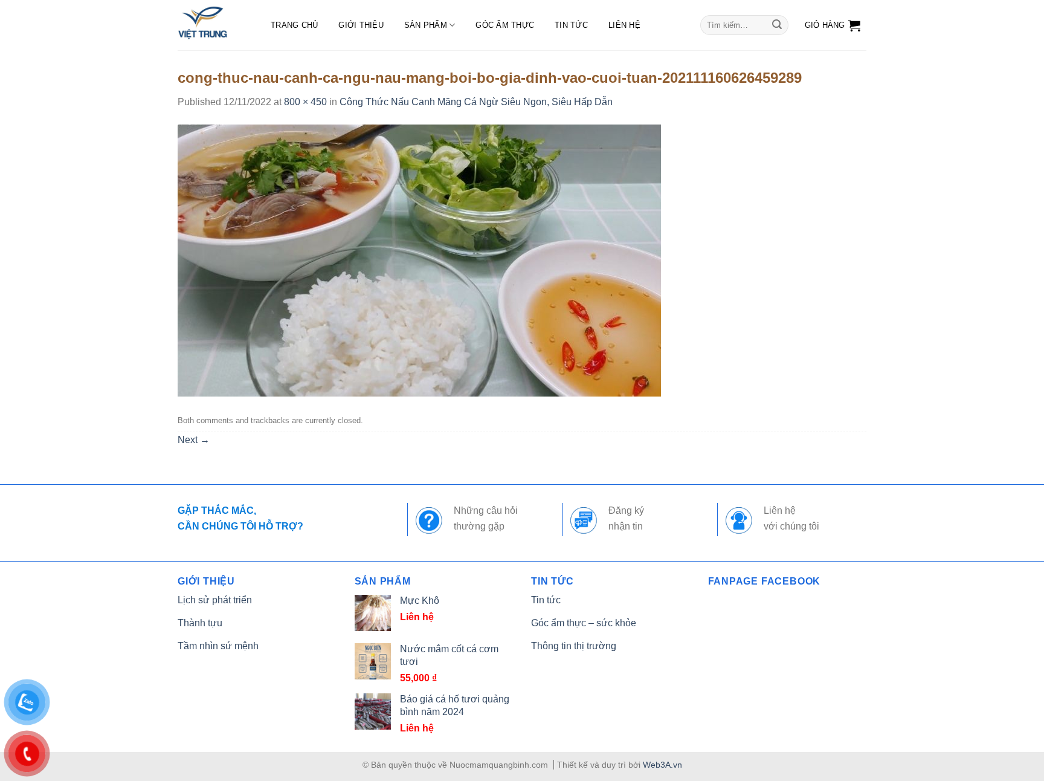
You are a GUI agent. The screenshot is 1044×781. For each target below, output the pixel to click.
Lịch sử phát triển (215, 600)
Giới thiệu (361, 25)
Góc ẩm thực (504, 25)
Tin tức (571, 25)
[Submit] (777, 25)
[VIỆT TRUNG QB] (212, 25)
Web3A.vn (662, 765)
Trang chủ (294, 25)
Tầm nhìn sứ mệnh (218, 646)
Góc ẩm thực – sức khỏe (583, 623)
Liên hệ (624, 25)
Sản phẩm (425, 25)
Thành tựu (200, 623)
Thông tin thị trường (573, 646)
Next (194, 440)
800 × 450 (305, 102)
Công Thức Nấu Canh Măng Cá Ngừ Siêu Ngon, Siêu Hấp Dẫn (476, 102)
